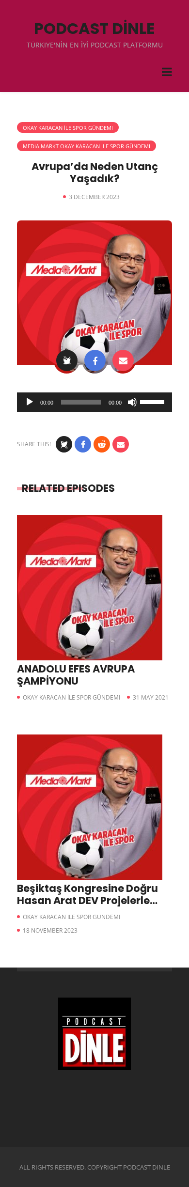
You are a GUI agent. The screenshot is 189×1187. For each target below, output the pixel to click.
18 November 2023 (50, 930)
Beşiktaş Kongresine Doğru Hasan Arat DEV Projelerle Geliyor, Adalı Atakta (87, 900)
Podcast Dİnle (94, 28)
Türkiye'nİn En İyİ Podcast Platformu (95, 44)
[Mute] (132, 402)
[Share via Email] (123, 360)
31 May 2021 (151, 697)
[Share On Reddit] (102, 444)
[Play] (29, 402)
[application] (94, 402)
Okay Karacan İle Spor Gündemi (68, 127)
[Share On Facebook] (95, 360)
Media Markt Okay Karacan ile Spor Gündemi (86, 146)
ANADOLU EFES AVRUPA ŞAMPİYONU (76, 675)
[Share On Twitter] (67, 360)
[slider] (153, 401)
